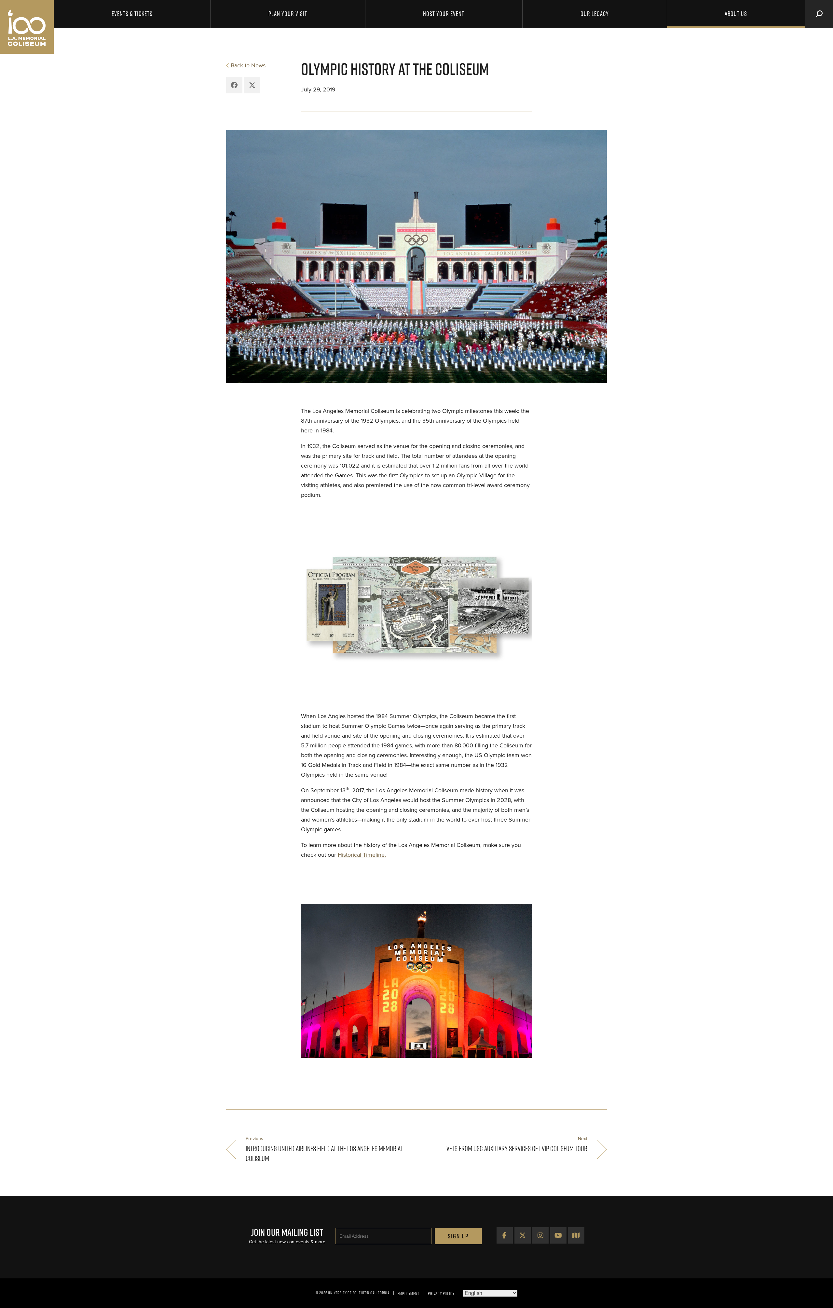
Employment (408, 1293)
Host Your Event (443, 13)
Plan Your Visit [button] (287, 13)
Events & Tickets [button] (132, 13)
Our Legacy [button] (594, 13)
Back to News (248, 65)
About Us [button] (736, 13)
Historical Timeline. (362, 854)
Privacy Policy (441, 1293)
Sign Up (458, 1236)
